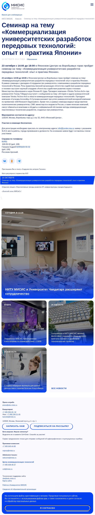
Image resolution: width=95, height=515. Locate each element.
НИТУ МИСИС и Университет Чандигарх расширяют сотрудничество (43, 291)
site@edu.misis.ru (9, 478)
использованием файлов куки (34, 498)
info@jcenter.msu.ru (66, 128)
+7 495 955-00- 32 (9, 412)
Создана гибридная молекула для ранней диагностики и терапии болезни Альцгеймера (23, 387)
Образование (32, 59)
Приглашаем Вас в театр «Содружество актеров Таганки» (24, 169)
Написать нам (15, 426)
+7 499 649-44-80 (9, 446)
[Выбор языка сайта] (81, 4)
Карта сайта (7, 481)
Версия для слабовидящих (12, 15)
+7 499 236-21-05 (13, 414)
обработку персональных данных (21, 501)
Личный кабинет (86, 4)
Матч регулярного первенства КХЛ (15, 173)
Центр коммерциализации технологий (18, 462)
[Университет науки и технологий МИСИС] (13, 6)
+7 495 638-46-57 (9, 465)
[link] (5, 161)
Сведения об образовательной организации (19, 489)
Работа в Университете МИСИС (15, 485)
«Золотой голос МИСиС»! (11, 191)
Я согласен (47, 508)
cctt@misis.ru (7, 469)
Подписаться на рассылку (51, 426)
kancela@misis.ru (9, 417)
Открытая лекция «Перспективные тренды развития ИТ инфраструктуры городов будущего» (37, 187)
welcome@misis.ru (9, 458)
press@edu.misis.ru (10, 405)
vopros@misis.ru (9, 450)
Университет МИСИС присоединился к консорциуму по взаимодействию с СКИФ (22, 340)
